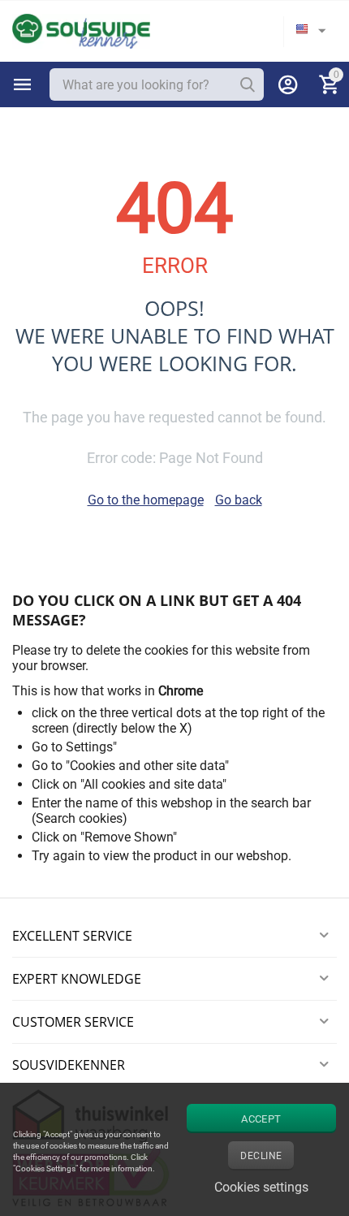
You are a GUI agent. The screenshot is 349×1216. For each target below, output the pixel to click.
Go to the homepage (146, 500)
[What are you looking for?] (247, 84)
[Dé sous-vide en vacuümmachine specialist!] (81, 30)
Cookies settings (261, 1187)
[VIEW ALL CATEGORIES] (22, 84)
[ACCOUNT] (288, 84)
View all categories (22, 84)
